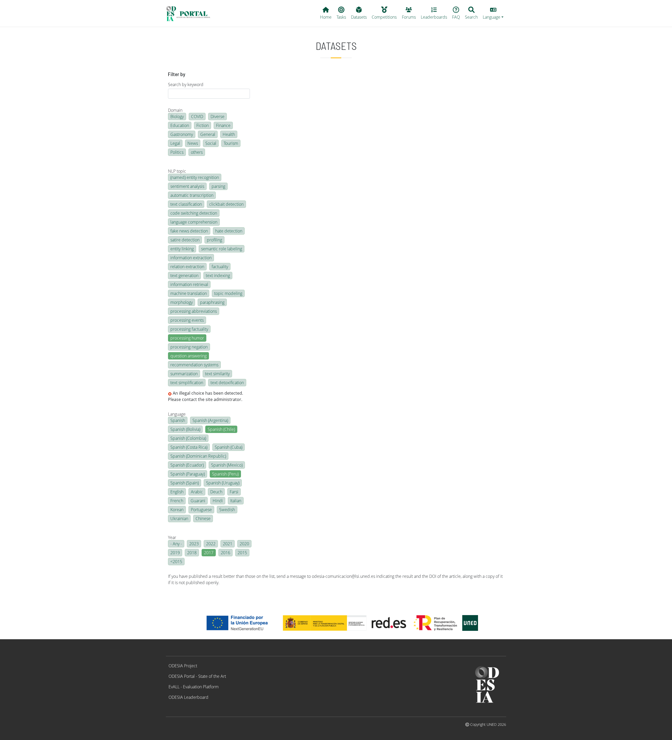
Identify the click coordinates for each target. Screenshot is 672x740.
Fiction (202, 125)
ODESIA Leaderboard (188, 697)
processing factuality (189, 329)
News (192, 143)
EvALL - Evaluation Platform (194, 687)
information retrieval (189, 284)
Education (179, 125)
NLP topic (177, 171)
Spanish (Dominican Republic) (198, 456)
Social (210, 143)
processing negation (189, 347)
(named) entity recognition (194, 177)
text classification (186, 204)
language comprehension (193, 222)
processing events (187, 320)
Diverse (217, 116)
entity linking (182, 249)
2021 (227, 544)
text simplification (186, 382)
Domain (175, 110)
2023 (194, 544)
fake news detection (189, 231)
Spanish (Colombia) (188, 438)
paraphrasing (212, 302)
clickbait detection (226, 204)
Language (177, 414)
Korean (176, 509)
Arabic (197, 492)
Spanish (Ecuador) (187, 465)
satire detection (185, 240)
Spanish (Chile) (221, 429)
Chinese (203, 518)
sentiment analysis (187, 186)
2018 (192, 553)
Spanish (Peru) (225, 474)
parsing (218, 186)
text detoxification (227, 382)
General (207, 134)
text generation (184, 275)
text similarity (217, 374)
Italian (235, 501)
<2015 (176, 561)
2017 (208, 553)
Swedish (227, 509)
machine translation (188, 293)
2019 (175, 553)
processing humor (187, 338)
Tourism (231, 143)
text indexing (218, 275)
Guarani (198, 501)
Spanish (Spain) (184, 483)
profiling (214, 240)
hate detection (228, 231)
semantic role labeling (221, 249)
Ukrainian (179, 518)
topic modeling (228, 293)
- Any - (176, 544)
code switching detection (193, 213)
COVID (197, 116)
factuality (220, 266)
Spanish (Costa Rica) (188, 447)
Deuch (216, 492)
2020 (244, 544)
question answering (188, 356)
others (197, 152)
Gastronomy (181, 134)
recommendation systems (194, 365)
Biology (177, 116)
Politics (176, 152)
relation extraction (187, 266)
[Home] (190, 13)
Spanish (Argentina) (210, 420)
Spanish (177, 420)
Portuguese (201, 509)
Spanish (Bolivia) (185, 429)
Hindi (218, 501)
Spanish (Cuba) (228, 447)
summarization (184, 374)
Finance (223, 125)
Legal (175, 143)
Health (229, 134)
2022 (211, 544)
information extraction (191, 258)
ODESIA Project (183, 666)
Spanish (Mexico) (227, 465)
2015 (242, 553)
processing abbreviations (193, 311)
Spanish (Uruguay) (222, 483)
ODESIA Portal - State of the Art (197, 676)
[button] (493, 13)
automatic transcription (191, 195)
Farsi (234, 492)
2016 (225, 553)
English (176, 492)
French (176, 501)
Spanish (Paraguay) (187, 474)
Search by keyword (185, 84)
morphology (181, 302)
